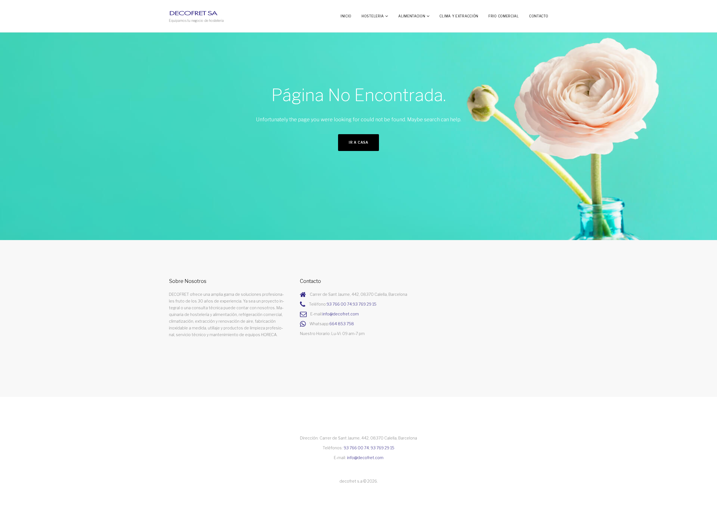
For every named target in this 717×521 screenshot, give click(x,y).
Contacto (538, 16)
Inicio (346, 16)
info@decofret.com (340, 313)
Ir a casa (358, 142)
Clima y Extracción (458, 16)
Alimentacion (411, 16)
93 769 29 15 (364, 304)
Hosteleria (373, 16)
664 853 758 (341, 323)
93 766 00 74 (339, 304)
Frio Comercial (503, 16)
